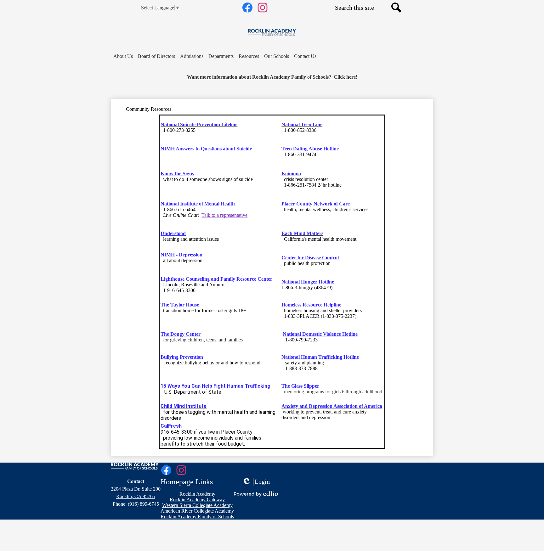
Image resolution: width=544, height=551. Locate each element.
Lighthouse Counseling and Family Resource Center (216, 279)
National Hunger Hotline (307, 281)
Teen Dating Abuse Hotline (310, 148)
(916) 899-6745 (143, 504)
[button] (123, 56)
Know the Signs (177, 173)
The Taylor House (180, 304)
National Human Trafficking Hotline (320, 357)
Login (256, 482)
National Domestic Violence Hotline (320, 334)
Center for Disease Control (310, 257)
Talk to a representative (224, 215)
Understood (173, 233)
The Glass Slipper (300, 386)
